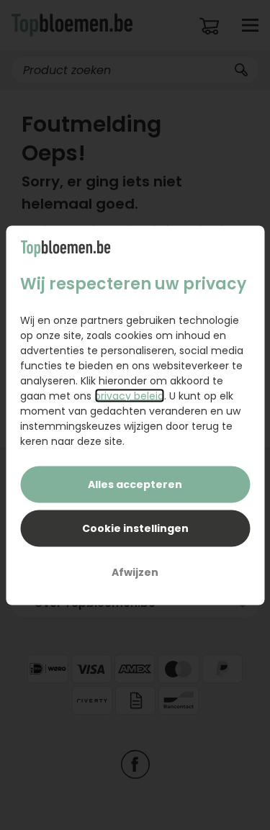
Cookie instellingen (135, 527)
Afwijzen (135, 571)
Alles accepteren (135, 484)
